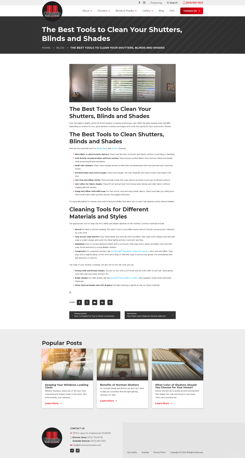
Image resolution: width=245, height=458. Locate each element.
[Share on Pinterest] (110, 302)
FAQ (172, 10)
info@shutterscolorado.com (86, 445)
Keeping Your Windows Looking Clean (66, 386)
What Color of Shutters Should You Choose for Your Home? (176, 386)
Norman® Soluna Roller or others (124, 278)
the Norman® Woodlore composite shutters (130, 251)
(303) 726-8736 (87, 437)
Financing (156, 2)
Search (174, 3)
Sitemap (145, 452)
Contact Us (190, 10)
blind (105, 148)
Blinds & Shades (125, 10)
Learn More (52, 403)
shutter (115, 148)
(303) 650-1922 (194, 2)
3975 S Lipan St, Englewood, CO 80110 (91, 433)
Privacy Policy (160, 452)
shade (99, 148)
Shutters (102, 10)
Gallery (146, 10)
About (85, 10)
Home (46, 47)
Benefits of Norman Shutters (119, 384)
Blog (161, 10)
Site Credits (132, 452)
